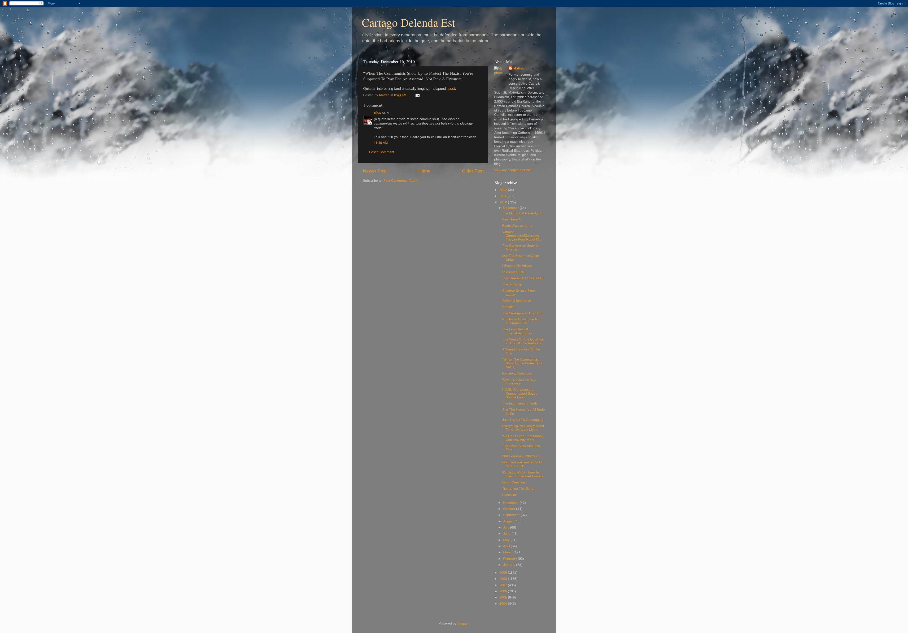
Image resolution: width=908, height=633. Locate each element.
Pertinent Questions (517, 373)
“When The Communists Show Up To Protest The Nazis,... (522, 363)
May (507, 540)
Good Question (513, 482)
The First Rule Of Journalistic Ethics (517, 331)
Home (424, 170)
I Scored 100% (513, 272)
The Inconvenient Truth (519, 403)
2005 (503, 597)
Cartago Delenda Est (408, 22)
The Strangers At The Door (522, 313)
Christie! (508, 307)
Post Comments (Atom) (401, 180)
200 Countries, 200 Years (521, 456)
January (509, 565)
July (506, 527)
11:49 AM (381, 143)
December (511, 208)
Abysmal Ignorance (516, 300)
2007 (503, 585)
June (507, 533)
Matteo (518, 68)
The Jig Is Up (512, 284)
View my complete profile (513, 170)
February (510, 558)
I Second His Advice (517, 265)
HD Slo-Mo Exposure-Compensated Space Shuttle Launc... (519, 393)
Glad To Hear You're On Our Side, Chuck (523, 464)
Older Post (473, 170)
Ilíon (377, 113)
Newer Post (375, 170)
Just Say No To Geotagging (522, 420)
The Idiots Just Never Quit (521, 213)
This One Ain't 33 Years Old (522, 278)
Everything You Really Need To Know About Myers (523, 427)
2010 (503, 202)
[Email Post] (417, 95)
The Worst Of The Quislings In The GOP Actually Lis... (523, 341)
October (509, 509)
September (512, 515)
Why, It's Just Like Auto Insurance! (519, 381)
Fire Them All (512, 219)
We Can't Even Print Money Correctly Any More (522, 438)
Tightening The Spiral (518, 488)
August (509, 521)
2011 (503, 196)
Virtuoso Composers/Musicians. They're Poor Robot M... (522, 235)
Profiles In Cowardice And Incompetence (521, 321)
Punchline (509, 495)
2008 (503, 579)
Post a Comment (381, 152)
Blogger (463, 623)
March (508, 552)
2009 (503, 572)
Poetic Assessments (517, 225)
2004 (503, 603)
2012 (503, 190)
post (451, 88)
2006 (503, 591)
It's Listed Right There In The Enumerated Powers (522, 474)
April (507, 546)
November (511, 502)
